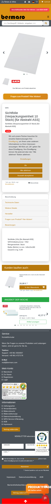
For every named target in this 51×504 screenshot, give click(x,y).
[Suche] (46, 23)
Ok (25, 165)
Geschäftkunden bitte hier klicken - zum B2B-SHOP (30, 10)
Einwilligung (13, 141)
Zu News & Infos (8, 2)
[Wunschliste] (37, 2)
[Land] (33, 2)
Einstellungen (25, 159)
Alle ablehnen (25, 170)
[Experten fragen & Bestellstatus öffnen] (45, 498)
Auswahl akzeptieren (25, 175)
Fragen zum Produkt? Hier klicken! (26, 96)
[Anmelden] (25, 2)
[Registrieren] (29, 2)
